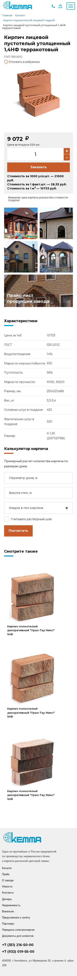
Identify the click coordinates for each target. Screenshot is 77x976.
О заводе (8, 880)
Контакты (8, 892)
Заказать (38, 167)
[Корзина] (60, 7)
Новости (7, 886)
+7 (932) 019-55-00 (18, 952)
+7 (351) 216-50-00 (17, 945)
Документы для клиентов (17, 935)
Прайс (6, 874)
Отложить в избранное (24, 61)
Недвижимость (11, 905)
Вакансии (8, 911)
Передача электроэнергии (18, 929)
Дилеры (7, 899)
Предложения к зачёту (16, 917)
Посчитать (18, 531)
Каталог (7, 868)
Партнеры (8, 923)
